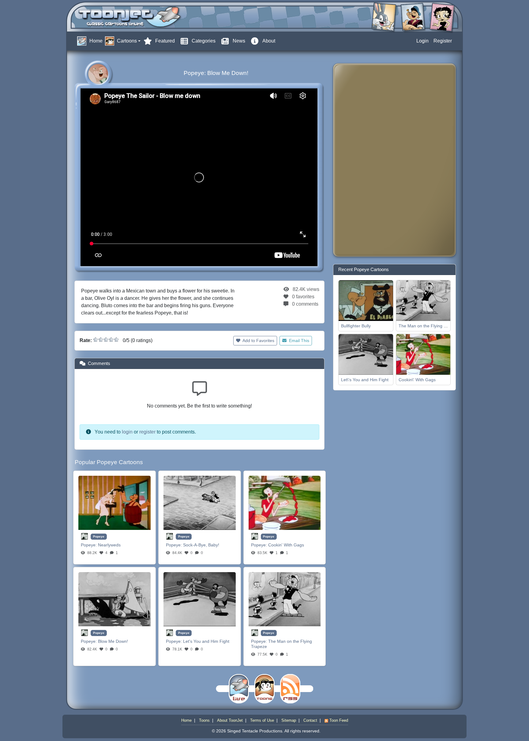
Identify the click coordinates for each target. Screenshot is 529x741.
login (127, 431)
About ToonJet (230, 720)
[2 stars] (100, 339)
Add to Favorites (258, 340)
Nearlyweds (109, 544)
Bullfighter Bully (356, 325)
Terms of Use (262, 720)
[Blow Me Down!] (114, 598)
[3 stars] (105, 339)
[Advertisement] (362, 160)
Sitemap (288, 720)
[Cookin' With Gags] (285, 502)
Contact (310, 720)
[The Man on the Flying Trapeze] (285, 598)
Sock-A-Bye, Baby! (201, 544)
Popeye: (89, 544)
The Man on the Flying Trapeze (429, 325)
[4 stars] (111, 339)
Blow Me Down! (113, 641)
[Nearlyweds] (114, 502)
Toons (204, 720)
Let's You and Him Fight (206, 641)
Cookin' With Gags (286, 544)
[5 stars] (116, 339)
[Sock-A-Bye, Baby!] (199, 502)
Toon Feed (338, 720)
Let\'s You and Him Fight (364, 379)
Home (186, 720)
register (147, 431)
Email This (298, 340)
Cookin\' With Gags (417, 379)
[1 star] (95, 339)
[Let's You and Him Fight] (199, 598)
